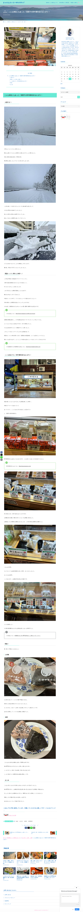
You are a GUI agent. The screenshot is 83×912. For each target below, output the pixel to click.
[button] (26, 828)
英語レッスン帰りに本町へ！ (16, 79)
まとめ (11, 84)
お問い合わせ (8, 894)
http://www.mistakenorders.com (33, 346)
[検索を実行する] (78, 97)
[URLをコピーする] (34, 828)
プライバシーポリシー (10, 897)
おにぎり (21, 821)
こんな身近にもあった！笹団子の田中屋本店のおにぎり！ (22, 75)
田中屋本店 (30, 821)
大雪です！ (12, 77)
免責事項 (7, 900)
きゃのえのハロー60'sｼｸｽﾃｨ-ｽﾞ (14, 2)
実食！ (11, 82)
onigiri (17, 821)
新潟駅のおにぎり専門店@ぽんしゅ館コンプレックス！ (28, 635)
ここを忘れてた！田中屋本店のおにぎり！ (18, 81)
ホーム (4, 837)
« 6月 (61, 83)
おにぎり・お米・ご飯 (9, 821)
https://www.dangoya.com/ (25, 466)
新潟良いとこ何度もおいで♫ (14, 837)
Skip (73, 909)
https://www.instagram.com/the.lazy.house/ (25, 313)
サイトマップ (8, 903)
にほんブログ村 (12, 815)
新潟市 (25, 821)
